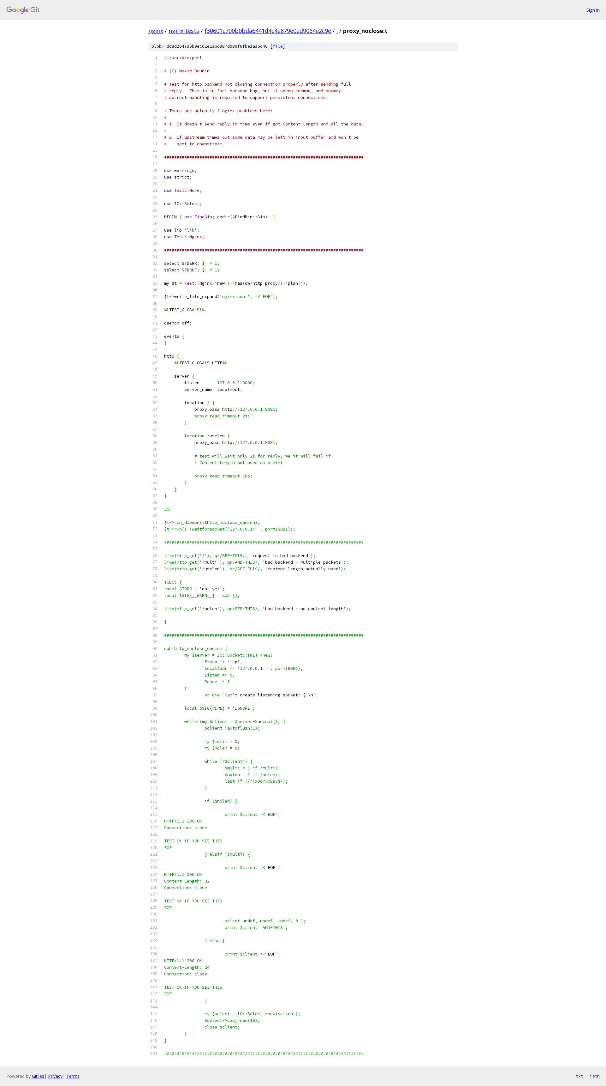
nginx (155, 30)
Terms (73, 1076)
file (278, 46)
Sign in (593, 10)
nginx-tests (184, 30)
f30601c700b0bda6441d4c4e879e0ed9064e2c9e (268, 30)
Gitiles (38, 1076)
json (595, 1076)
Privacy (55, 1076)
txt (579, 1076)
